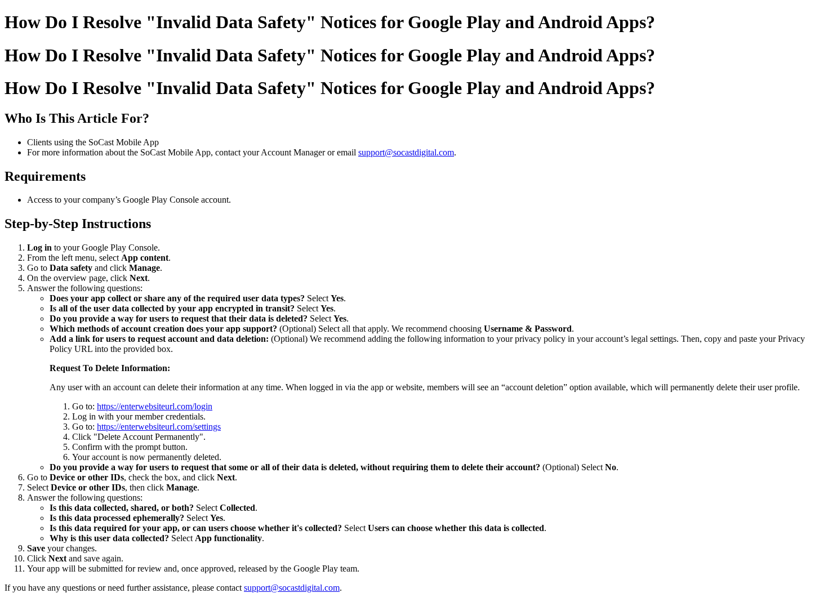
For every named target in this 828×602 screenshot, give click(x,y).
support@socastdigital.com (406, 152)
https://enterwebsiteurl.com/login (154, 406)
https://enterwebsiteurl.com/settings (159, 426)
